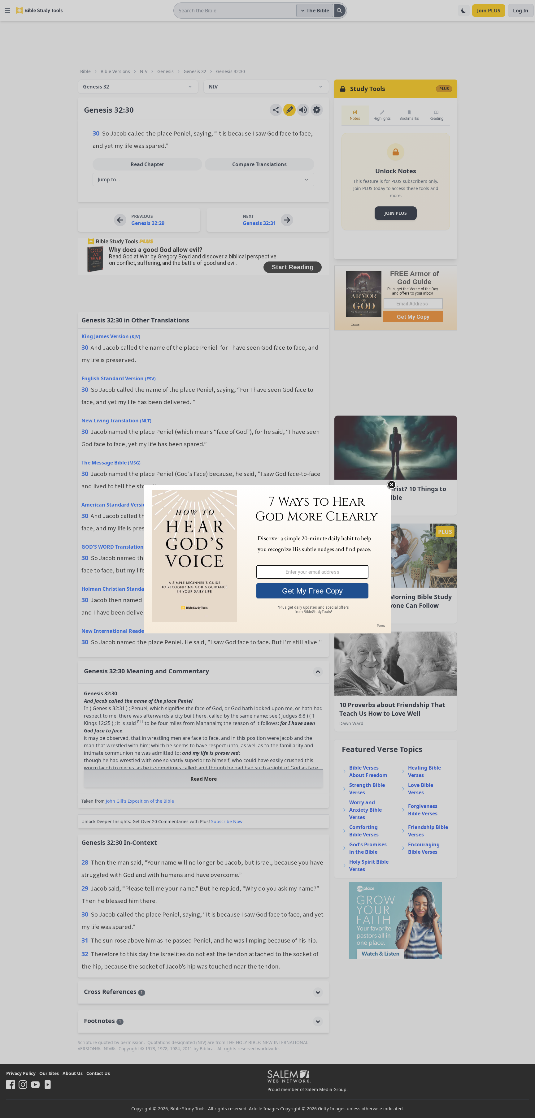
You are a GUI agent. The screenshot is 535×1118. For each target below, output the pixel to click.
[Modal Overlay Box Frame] (267, 559)
